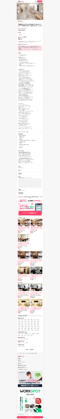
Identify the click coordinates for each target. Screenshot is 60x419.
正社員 (27, 342)
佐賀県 (35, 328)
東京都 (35, 321)
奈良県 (19, 326)
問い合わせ (19, 363)
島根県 (29, 326)
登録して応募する (30, 417)
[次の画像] (41, 11)
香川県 (22, 328)
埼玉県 (28, 321)
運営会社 (19, 358)
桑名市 (25, 335)
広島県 (35, 326)
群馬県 (25, 321)
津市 (29, 333)
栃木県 (22, 321)
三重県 (25, 324)
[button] (30, 38)
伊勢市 (19, 335)
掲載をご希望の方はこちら (22, 367)
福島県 (38, 319)
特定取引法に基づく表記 (22, 365)
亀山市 (19, 333)
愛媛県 (25, 328)
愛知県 (22, 324)
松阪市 (22, 335)
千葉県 (31, 321)
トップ (18, 353)
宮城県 (28, 319)
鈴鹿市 (28, 335)
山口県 (38, 326)
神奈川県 (38, 321)
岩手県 (25, 319)
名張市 (31, 335)
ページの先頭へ (31, 349)
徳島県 (19, 328)
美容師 (21, 353)
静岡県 (19, 324)
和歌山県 (22, 326)
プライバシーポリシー (21, 361)
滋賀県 (28, 324)
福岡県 (31, 328)
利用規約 (19, 360)
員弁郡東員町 (26, 333)
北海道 (19, 319)
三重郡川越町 (33, 333)
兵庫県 (38, 324)
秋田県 (31, 319)
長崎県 (38, 328)
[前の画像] (18, 11)
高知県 (28, 328)
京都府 (31, 324)
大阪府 (35, 324)
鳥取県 (26, 326)
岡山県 (32, 326)
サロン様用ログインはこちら (22, 369)
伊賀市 (22, 333)
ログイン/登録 (40, 1)
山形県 (35, 319)
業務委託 (19, 342)
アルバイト (23, 342)
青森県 (22, 319)
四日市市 (38, 333)
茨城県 (19, 321)
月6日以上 (19, 346)
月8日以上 (23, 346)
